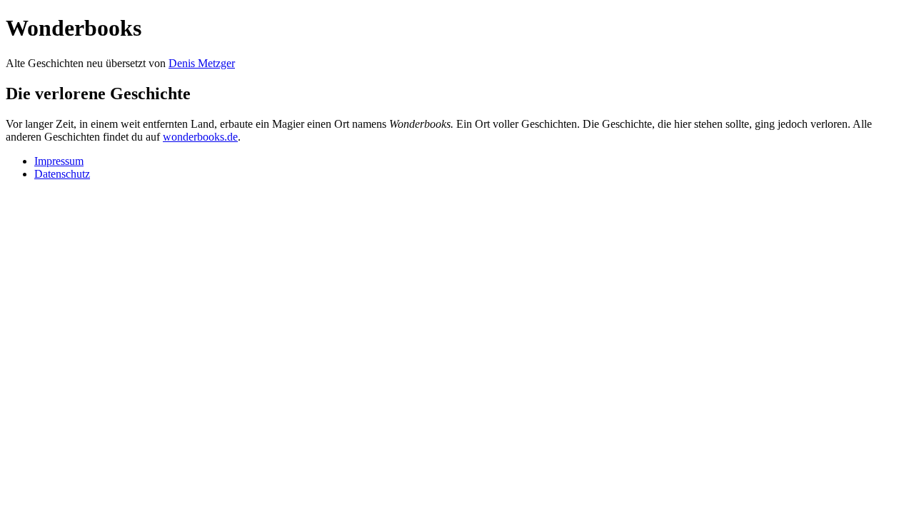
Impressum (59, 161)
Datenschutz (62, 174)
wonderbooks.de (200, 137)
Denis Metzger (202, 63)
